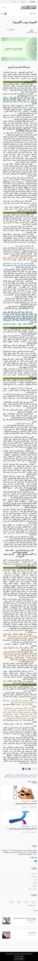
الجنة (18, 902)
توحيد (33, 902)
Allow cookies (19, 958)
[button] (33, 13)
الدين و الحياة (31, 905)
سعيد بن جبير (32, 932)
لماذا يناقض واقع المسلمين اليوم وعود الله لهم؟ (23, 828)
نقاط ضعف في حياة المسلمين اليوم (26, 803)
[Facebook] (5, 14)
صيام (26, 902)
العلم (11, 902)
